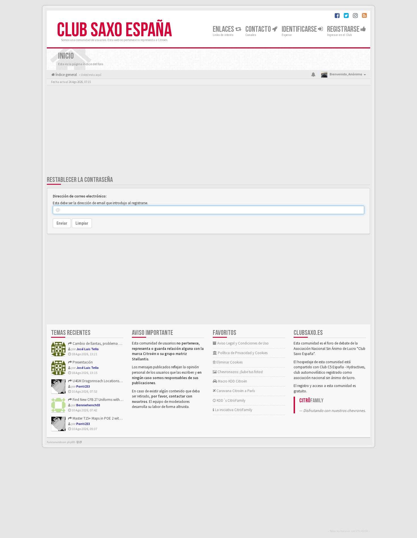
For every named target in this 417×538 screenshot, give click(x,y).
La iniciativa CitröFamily (233, 409)
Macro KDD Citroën (232, 381)
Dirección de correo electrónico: (79, 196)
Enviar (61, 223)
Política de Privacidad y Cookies (242, 352)
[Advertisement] (208, 131)
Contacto (258, 29)
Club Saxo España (114, 30)
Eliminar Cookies (229, 362)
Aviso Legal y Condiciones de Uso (242, 343)
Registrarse (344, 29)
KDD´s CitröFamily (230, 400)
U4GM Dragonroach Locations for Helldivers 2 (107, 380)
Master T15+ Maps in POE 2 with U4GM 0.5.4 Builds (110, 418)
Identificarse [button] (300, 29)
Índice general (66, 74)
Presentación (82, 362)
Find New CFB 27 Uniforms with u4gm (100, 399)
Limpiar (81, 223)
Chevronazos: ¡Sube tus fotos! (240, 371)
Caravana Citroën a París (235, 390)
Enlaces (224, 29)
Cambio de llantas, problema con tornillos (105, 343)
